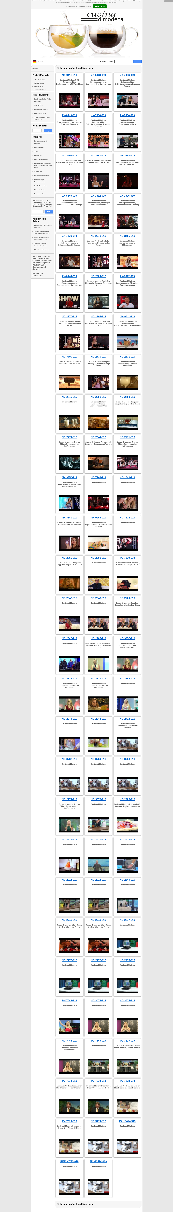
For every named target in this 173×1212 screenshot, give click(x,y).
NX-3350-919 (127, 155)
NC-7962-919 (98, 477)
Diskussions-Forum (40, 113)
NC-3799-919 (69, 356)
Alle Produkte (38, 86)
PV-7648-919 (69, 1000)
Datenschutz (113, 2)
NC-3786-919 (127, 759)
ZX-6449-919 (69, 115)
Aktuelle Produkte (39, 80)
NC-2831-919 (127, 356)
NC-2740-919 (98, 155)
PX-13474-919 (127, 1121)
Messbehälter (38, 171)
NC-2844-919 (127, 678)
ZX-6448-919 (98, 75)
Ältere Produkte (39, 83)
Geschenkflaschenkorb (41, 159)
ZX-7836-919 (127, 115)
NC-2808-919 (98, 557)
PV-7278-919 (127, 1040)
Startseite (103, 61)
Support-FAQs (38, 105)
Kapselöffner (38, 155)
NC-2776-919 (69, 960)
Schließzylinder (41, 250)
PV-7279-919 (127, 557)
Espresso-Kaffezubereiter (41, 175)
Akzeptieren (100, 6)
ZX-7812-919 (98, 195)
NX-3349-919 (69, 517)
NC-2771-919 (69, 437)
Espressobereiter (39, 194)
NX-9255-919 (98, 517)
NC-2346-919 (69, 598)
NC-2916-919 (69, 839)
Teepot (36, 151)
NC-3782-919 (69, 759)
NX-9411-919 (69, 75)
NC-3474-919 (127, 1000)
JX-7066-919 (127, 75)
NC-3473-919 (98, 1000)
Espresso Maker (39, 147)
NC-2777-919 (127, 919)
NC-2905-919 (98, 638)
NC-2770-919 (98, 235)
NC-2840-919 (69, 396)
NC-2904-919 (69, 155)
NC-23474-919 (98, 1161)
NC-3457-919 (127, 638)
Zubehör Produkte (40, 90)
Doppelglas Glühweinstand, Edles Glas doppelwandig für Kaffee (43, 165)
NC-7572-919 (127, 517)
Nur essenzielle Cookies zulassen (78, 6)
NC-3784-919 (98, 759)
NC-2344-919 (98, 437)
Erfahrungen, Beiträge (41, 109)
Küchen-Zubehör (39, 190)
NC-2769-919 (127, 396)
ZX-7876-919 (127, 195)
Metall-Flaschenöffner (40, 186)
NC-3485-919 (127, 235)
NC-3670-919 (98, 799)
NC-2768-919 (98, 396)
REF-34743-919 (69, 1161)
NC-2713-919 (127, 718)
